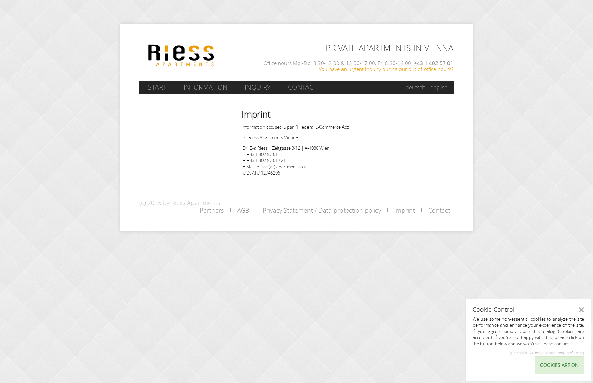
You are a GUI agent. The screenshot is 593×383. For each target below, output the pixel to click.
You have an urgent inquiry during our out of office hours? (386, 68)
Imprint (404, 210)
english (438, 87)
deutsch (415, 87)
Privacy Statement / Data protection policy (322, 210)
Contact (302, 87)
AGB (243, 210)
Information (206, 87)
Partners (212, 210)
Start (157, 87)
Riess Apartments (181, 55)
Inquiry (258, 87)
